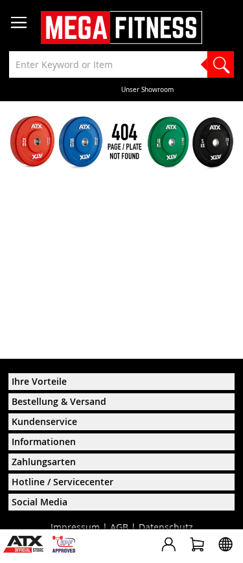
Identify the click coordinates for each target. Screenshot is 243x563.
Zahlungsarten (44, 461)
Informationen (44, 441)
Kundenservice (44, 421)
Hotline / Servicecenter (62, 482)
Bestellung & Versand (59, 401)
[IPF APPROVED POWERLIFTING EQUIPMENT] (67, 549)
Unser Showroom (122, 90)
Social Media (39, 502)
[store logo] (121, 27)
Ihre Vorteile (39, 381)
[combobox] (121, 64)
